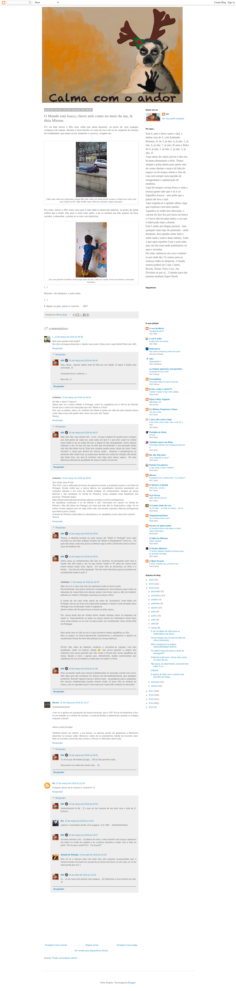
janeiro (154, 686)
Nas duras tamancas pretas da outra (164, 351)
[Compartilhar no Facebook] (84, 315)
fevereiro (155, 682)
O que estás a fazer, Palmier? (161, 468)
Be (53, 783)
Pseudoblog (155, 379)
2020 (151, 580)
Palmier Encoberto (158, 465)
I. (52, 337)
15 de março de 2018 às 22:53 (83, 804)
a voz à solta (155, 338)
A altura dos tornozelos (158, 341)
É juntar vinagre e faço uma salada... (164, 392)
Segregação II (155, 361)
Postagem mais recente (56, 945)
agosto (154, 607)
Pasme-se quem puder (160, 526)
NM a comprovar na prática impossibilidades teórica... (164, 645)
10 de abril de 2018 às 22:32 (82, 875)
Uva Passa (154, 495)
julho (153, 611)
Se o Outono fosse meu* (159, 518)
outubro (155, 599)
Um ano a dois (155, 412)
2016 (151, 695)
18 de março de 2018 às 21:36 (83, 669)
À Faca (152, 435)
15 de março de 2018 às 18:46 (83, 755)
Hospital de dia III (156, 331)
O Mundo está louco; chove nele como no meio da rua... (169, 658)
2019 (151, 584)
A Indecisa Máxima (158, 538)
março (154, 628)
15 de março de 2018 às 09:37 (83, 432)
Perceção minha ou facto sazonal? (163, 382)
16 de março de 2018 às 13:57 (83, 835)
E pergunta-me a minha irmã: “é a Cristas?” (167, 478)
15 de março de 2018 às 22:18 (70, 783)
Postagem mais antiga (127, 945)
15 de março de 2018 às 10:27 (74, 702)
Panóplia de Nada (157, 432)
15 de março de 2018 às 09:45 (76, 478)
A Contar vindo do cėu (160, 505)
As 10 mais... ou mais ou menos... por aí (166, 508)
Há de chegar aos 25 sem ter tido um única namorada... (168, 639)
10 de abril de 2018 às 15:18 (92, 855)
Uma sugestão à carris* (159, 458)
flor (62, 821)
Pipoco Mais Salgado (159, 399)
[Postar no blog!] (77, 315)
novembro (156, 595)
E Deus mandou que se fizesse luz (163, 564)
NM (62, 360)
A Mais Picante (156, 561)
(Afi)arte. (155, 670)
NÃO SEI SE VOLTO (158, 498)
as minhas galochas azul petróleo (165, 369)
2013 (151, 707)
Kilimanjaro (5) (155, 402)
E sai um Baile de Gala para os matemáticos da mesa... (165, 632)
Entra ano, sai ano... (157, 488)
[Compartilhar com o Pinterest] (87, 315)
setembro (156, 603)
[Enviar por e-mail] (74, 315)
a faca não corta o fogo (160, 419)
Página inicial (92, 945)
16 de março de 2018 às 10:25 (79, 821)
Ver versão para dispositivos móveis (91, 950)
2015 (151, 699)
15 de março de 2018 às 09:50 (83, 533)
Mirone (55, 702)
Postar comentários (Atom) (64, 958)
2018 (151, 588)
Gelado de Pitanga (69, 855)
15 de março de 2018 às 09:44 (83, 360)
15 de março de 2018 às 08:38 (68, 337)
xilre (151, 359)
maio (153, 620)
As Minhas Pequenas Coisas (163, 409)
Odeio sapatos (155, 541)
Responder (57, 348)
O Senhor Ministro (158, 548)
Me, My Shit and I (157, 455)
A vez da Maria (156, 328)
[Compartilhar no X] (81, 315)
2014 (151, 703)
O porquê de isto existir (159, 372)
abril (153, 624)
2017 (151, 691)
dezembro (156, 591)
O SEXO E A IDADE (158, 485)
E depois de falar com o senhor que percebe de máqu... (167, 675)
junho (154, 616)
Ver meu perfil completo (173, 118)
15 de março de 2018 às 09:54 (83, 556)
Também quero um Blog (161, 442)
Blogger (131, 983)
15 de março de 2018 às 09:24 (76, 397)
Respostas (60, 354)
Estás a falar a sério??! (160, 389)
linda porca (154, 349)
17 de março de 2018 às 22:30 (84, 582)
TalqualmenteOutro (158, 515)
